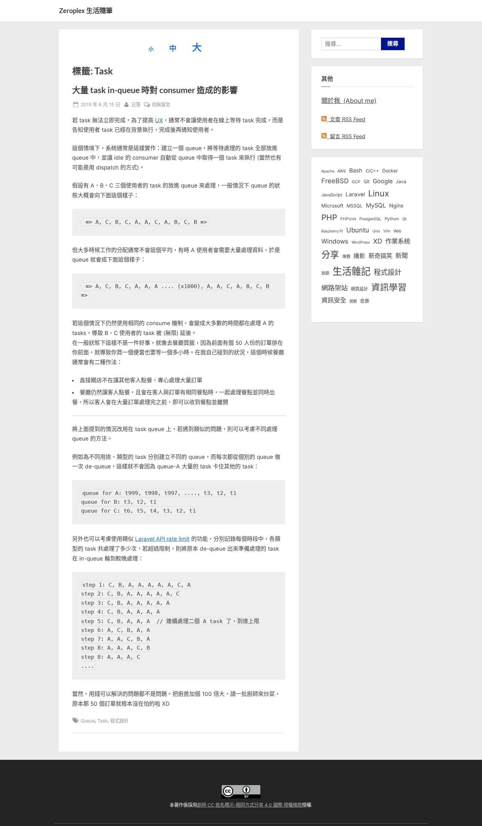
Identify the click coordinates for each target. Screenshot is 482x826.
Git (367, 181)
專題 (346, 256)
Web (397, 230)
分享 (330, 254)
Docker (390, 170)
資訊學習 (389, 287)
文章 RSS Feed (346, 119)
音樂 (364, 301)
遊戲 (353, 301)
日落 (135, 104)
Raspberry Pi (332, 231)
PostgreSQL (370, 219)
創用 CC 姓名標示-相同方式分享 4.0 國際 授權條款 (249, 805)
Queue (88, 720)
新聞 (401, 256)
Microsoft (332, 206)
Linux (378, 193)
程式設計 (119, 720)
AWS (341, 170)
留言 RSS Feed (346, 136)
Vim (386, 230)
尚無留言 (161, 104)
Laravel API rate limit (162, 539)
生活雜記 (351, 271)
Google (382, 181)
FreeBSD (335, 181)
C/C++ (372, 170)
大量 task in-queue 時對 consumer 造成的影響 (155, 90)
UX (159, 120)
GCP (356, 182)
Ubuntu (357, 230)
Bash (355, 170)
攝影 (359, 255)
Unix (376, 231)
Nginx (396, 206)
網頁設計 (359, 288)
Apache (327, 171)
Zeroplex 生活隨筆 (85, 10)
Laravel (355, 194)
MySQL (376, 205)
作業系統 (397, 241)
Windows (334, 241)
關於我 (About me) (348, 101)
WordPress (360, 242)
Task (102, 720)
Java (401, 181)
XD (377, 241)
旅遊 (325, 273)
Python (392, 218)
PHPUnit (348, 219)
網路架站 (334, 288)
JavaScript (331, 194)
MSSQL (355, 205)
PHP (329, 217)
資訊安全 (333, 300)
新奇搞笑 (380, 255)
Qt (404, 218)
